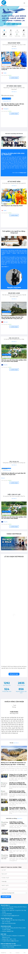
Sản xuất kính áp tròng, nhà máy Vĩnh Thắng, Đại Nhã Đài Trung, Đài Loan (12, 318)
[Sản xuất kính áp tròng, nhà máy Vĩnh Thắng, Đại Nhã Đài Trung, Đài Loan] (14, 308)
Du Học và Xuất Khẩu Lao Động (10, 548)
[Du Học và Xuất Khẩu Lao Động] (14, 543)
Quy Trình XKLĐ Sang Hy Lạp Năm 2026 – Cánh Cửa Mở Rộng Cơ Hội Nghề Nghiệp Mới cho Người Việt (17, 808)
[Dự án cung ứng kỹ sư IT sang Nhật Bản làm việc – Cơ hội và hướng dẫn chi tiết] (4, 848)
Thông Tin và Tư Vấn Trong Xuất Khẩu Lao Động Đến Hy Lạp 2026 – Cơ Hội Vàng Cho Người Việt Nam (18, 775)
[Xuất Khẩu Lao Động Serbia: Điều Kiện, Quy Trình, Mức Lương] (4, 825)
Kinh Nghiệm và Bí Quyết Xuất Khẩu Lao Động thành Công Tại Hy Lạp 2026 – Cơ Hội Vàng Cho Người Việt (17, 800)
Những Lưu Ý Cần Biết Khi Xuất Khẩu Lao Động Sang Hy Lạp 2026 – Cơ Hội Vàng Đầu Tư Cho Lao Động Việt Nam (13, 763)
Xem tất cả (14, 48)
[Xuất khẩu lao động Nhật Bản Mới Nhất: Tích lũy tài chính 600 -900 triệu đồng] (4, 832)
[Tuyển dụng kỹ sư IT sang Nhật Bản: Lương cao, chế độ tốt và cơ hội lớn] (4, 840)
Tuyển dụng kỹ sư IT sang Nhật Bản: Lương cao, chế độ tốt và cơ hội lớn (18, 839)
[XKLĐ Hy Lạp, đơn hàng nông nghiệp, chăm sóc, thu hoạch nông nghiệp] (14, 351)
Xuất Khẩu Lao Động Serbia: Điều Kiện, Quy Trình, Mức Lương (17, 822)
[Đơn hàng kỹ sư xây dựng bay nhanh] (14, 196)
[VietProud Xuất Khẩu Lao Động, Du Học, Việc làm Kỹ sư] (3, 3)
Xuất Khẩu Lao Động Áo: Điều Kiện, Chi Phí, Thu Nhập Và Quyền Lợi (17, 855)
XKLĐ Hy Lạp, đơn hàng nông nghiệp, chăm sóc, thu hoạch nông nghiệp (14, 360)
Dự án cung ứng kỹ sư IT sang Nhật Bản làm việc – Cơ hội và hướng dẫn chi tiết (18, 847)
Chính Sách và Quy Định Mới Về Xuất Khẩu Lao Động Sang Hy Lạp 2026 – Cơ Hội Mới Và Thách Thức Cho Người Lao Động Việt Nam (18, 791)
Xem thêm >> (5, 266)
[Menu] (24, 3)
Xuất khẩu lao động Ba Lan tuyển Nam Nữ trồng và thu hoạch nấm (13, 474)
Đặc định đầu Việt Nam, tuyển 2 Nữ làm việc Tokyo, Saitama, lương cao (12, 104)
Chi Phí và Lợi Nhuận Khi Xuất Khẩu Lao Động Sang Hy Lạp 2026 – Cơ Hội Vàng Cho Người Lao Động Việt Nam (17, 783)
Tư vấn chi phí (14, 77)
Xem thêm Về (19, 172)
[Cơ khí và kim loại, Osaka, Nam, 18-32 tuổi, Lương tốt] (14, 59)
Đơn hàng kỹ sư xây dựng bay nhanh (12, 205)
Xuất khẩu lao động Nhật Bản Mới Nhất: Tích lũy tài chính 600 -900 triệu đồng (18, 831)
